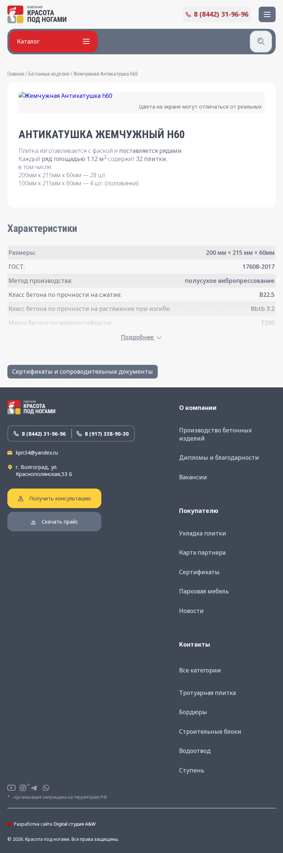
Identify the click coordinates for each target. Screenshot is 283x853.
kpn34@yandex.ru (37, 452)
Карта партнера (202, 552)
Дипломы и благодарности (219, 457)
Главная (15, 74)
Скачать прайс (60, 521)
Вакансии (193, 477)
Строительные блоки (210, 731)
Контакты (194, 644)
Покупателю (198, 511)
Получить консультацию (60, 498)
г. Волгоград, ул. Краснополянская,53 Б (44, 470)
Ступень (191, 770)
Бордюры (193, 712)
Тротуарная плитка (207, 693)
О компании (198, 408)
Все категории (200, 670)
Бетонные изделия (48, 74)
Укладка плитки (202, 533)
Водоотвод (195, 751)
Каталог (28, 41)
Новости (191, 611)
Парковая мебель (204, 591)
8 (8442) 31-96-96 (221, 14)
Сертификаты (199, 572)
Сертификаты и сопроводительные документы (82, 371)
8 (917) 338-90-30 (107, 433)
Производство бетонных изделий (215, 434)
